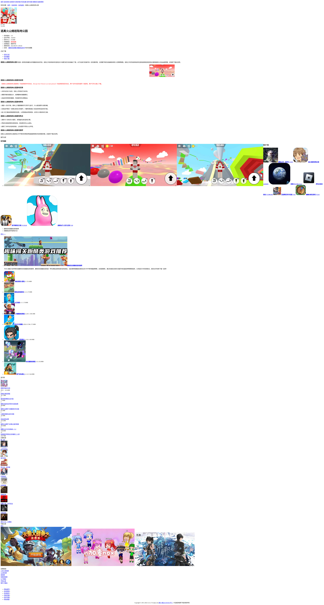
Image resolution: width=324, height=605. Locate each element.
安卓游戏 (6, 2)
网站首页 (6, 589)
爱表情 (3, 575)
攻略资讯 (35, 2)
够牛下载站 (4, 583)
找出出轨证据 (5, 419)
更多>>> (3, 234)
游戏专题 (18, 2)
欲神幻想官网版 (5, 393)
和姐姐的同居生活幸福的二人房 (10, 434)
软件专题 (29, 2)
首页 (2, 2)
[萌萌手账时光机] (4, 386)
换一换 (3, 440)
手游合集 (23, 2)
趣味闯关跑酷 (12, 48)
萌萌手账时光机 (5, 388)
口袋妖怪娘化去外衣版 (7, 414)
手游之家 (3, 581)
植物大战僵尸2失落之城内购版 (10, 424)
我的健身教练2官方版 (7, 399)
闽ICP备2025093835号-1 (166, 602)
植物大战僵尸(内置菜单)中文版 (10, 409)
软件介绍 (6, 54)
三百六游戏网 (5, 571)
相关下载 (6, 58)
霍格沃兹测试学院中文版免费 (9, 404)
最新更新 (41, 2)
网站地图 (6, 599)
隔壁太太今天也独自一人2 (8, 429)
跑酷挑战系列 (21, 48)
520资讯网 (4, 573)
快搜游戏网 (4, 577)
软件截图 (6, 56)
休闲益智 (21, 5)
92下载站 (3, 579)
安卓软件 (12, 2)
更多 (2, 526)
